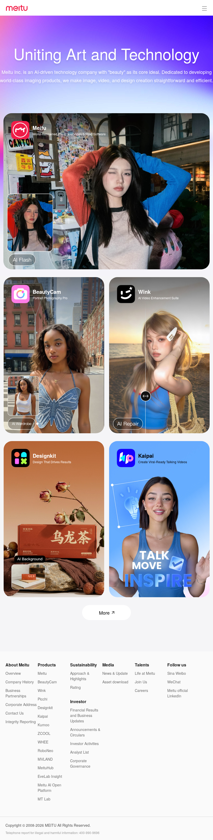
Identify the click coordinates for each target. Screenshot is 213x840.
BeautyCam (47, 681)
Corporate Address (21, 704)
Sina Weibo (176, 673)
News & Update (115, 673)
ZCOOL (44, 733)
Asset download (115, 681)
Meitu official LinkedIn (177, 693)
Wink (42, 690)
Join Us (141, 681)
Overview (13, 673)
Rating (75, 687)
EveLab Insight (50, 776)
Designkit (45, 707)
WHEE (43, 741)
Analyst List (79, 752)
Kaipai (43, 716)
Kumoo (43, 724)
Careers (141, 690)
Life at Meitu (145, 673)
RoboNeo (45, 750)
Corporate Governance (80, 763)
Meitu (42, 673)
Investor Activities (84, 743)
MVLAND (45, 759)
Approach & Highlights (79, 676)
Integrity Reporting (20, 721)
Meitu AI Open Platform (49, 787)
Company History (19, 681)
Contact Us (14, 713)
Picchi (42, 699)
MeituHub (46, 767)
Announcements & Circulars (85, 732)
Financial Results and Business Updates (84, 715)
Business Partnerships (15, 693)
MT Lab (44, 798)
